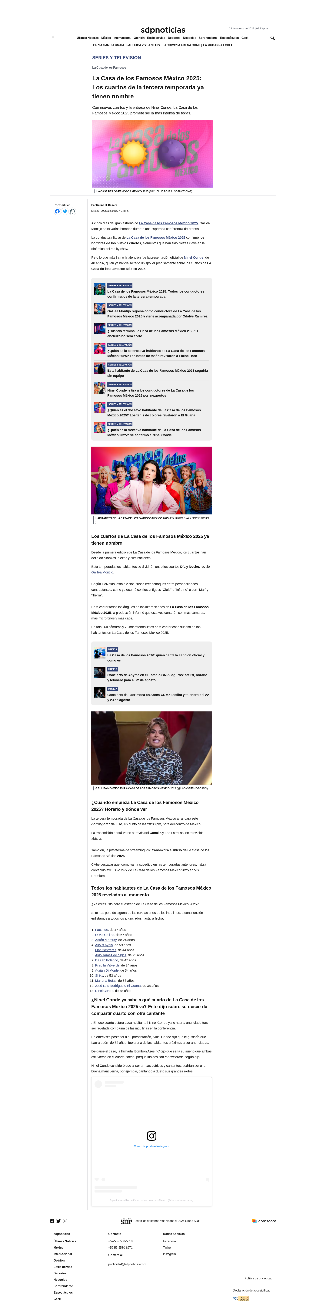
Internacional (122, 37)
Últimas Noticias (88, 37)
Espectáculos (229, 37)
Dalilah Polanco (106, 960)
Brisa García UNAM (108, 45)
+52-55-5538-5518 (120, 1241)
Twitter (167, 1247)
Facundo (101, 930)
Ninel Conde (104, 991)
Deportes (174, 37)
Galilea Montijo (102, 572)
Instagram (169, 1254)
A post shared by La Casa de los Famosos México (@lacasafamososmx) (151, 1200)
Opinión (139, 37)
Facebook (169, 1241)
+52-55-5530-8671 (120, 1247)
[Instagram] (65, 1221)
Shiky (99, 975)
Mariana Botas (105, 981)
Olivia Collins (104, 935)
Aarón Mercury (106, 940)
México (106, 37)
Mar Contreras (105, 950)
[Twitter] (65, 211)
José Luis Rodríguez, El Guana (118, 986)
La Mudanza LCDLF (218, 45)
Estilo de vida (156, 37)
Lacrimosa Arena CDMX (182, 45)
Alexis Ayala (104, 945)
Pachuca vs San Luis (143, 45)
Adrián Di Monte (107, 970)
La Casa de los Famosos (109, 67)
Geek (244, 37)
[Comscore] (264, 1220)
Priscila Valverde (107, 965)
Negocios (189, 37)
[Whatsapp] (72, 211)
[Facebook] (57, 211)
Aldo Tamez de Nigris (110, 955)
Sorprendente (208, 37)
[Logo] (163, 30)
